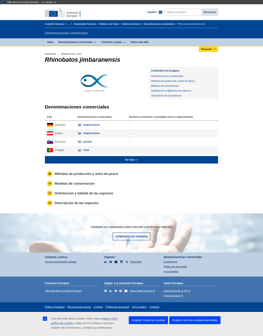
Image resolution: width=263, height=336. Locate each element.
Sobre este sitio (140, 42)
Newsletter (136, 262)
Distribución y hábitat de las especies (171, 90)
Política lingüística (55, 307)
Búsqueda (210, 12)
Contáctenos (170, 262)
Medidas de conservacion (165, 86)
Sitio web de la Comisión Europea (63, 291)
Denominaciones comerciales (159, 24)
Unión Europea (172, 295)
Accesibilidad (171, 271)
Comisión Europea (54, 24)
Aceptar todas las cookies (148, 320)
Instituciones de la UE (175, 291)
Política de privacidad (175, 266)
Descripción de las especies (166, 95)
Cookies (98, 307)
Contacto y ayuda (111, 42)
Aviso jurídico (139, 307)
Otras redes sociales (141, 291)
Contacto (154, 307)
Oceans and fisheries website (61, 262)
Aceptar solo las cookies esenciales (194, 320)
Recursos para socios (79, 307)
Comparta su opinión (131, 236)
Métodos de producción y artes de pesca (173, 81)
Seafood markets (131, 24)
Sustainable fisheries (85, 24)
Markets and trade (109, 24)
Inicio (50, 42)
